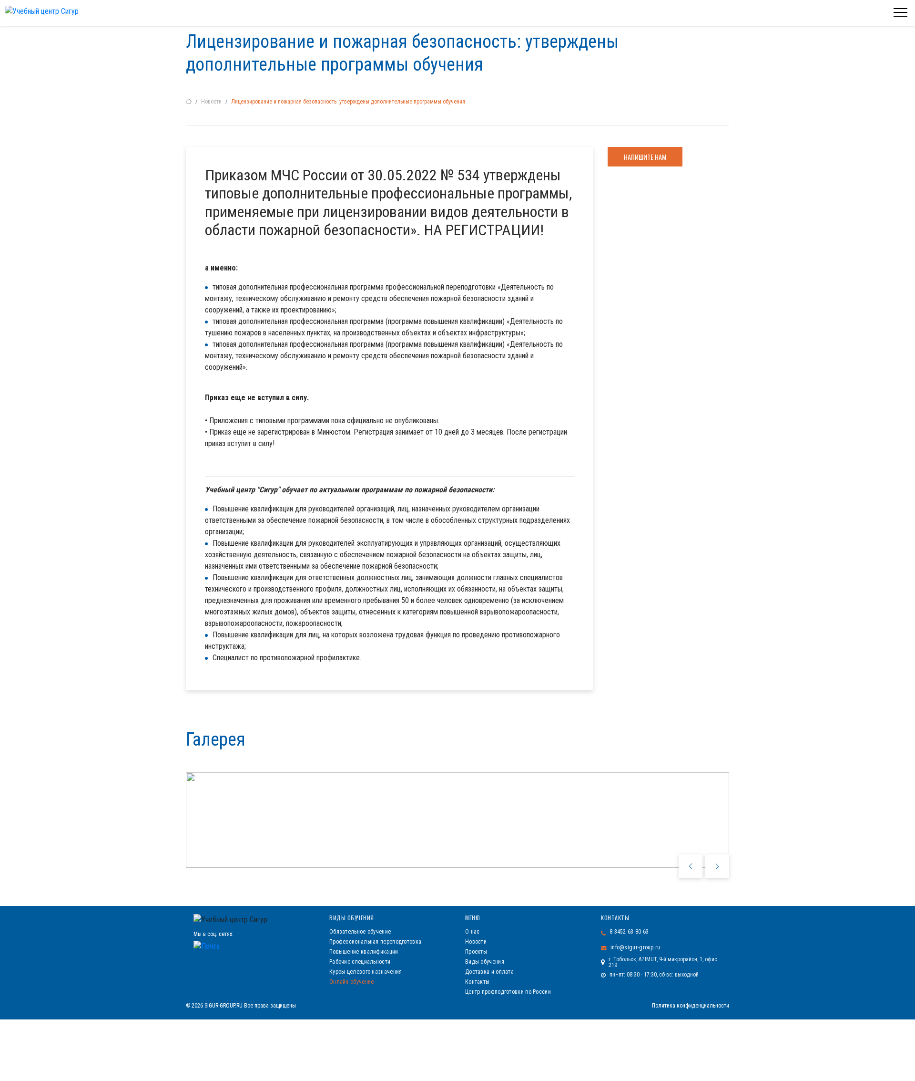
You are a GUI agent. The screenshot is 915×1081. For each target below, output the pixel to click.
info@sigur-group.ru (635, 947)
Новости (211, 101)
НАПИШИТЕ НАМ (645, 157)
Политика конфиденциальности (690, 1005)
